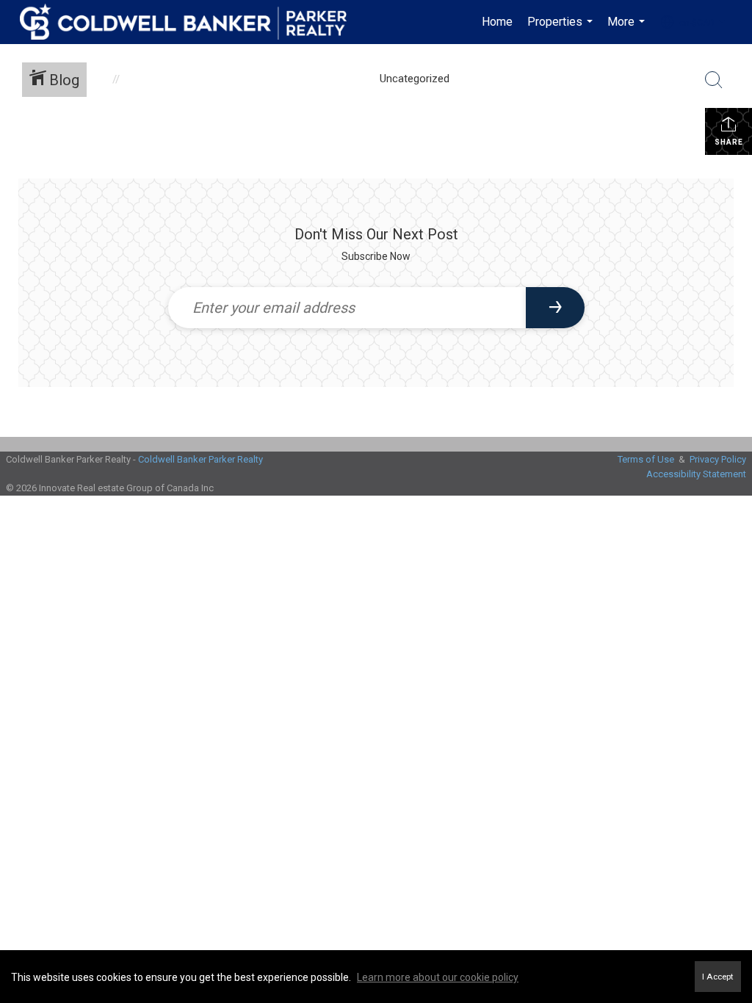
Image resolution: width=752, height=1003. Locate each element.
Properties (561, 29)
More (627, 29)
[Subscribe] (555, 307)
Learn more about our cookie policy (437, 977)
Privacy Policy (718, 459)
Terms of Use (646, 459)
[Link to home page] (190, 22)
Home (497, 22)
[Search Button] (714, 80)
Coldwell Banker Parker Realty (200, 459)
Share (729, 142)
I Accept (718, 976)
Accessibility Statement (696, 473)
